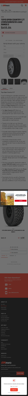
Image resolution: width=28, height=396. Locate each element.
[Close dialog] (26, 191)
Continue (20, 200)
